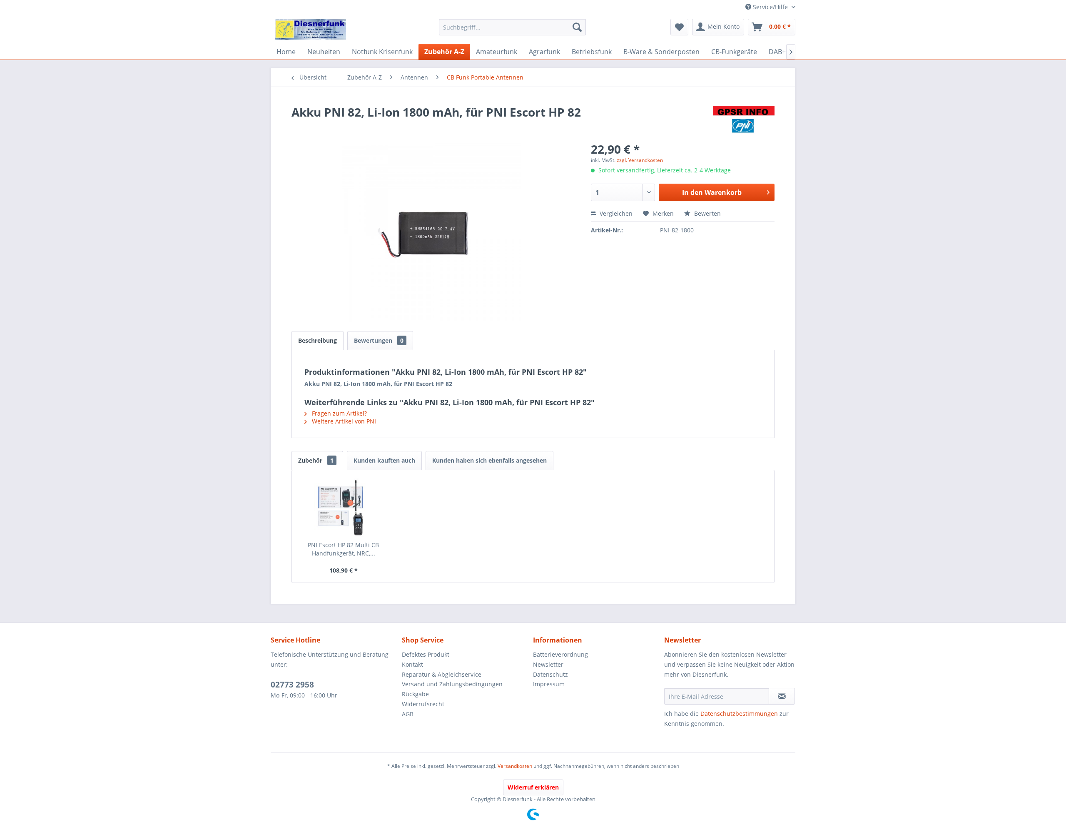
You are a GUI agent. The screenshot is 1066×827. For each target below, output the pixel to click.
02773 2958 (292, 684)
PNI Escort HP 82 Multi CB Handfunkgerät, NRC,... (343, 549)
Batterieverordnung (560, 654)
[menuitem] (512, 27)
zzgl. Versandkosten (640, 160)
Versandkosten (515, 766)
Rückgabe (415, 694)
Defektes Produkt (425, 654)
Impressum (549, 684)
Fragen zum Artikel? (338, 413)
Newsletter (548, 664)
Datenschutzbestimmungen (739, 713)
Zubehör (316, 460)
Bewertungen (378, 340)
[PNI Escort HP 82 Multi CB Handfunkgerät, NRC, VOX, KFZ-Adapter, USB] (343, 507)
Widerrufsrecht (423, 704)
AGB (407, 714)
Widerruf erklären (533, 787)
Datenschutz (550, 674)
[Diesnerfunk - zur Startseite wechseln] (310, 29)
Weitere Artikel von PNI (343, 421)
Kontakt (412, 664)
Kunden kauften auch (384, 460)
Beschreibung (317, 340)
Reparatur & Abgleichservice (441, 674)
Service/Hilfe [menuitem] (770, 7)
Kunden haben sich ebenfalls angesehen (489, 460)
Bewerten (706, 213)
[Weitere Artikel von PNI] (744, 120)
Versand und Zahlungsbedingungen (452, 684)
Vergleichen (615, 213)
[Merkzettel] (679, 27)
